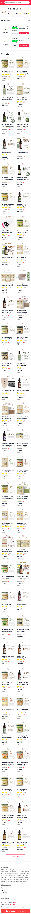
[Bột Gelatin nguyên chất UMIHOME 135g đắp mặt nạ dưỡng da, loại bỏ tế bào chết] (23, 63)
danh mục (4, 893)
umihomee (12, 11)
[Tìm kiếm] (27, 2)
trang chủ (4, 888)
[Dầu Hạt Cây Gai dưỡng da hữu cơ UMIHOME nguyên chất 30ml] (8, 250)
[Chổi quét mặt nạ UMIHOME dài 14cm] (8, 223)
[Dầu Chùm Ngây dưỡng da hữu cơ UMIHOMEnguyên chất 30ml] (8, 648)
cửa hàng (4, 890)
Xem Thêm (15, 856)
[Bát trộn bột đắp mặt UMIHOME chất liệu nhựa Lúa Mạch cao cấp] (23, 276)
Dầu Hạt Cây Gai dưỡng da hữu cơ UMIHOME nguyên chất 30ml (8, 259)
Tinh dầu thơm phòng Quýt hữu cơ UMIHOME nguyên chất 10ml (8, 844)
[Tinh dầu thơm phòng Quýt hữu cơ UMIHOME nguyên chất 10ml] (8, 834)
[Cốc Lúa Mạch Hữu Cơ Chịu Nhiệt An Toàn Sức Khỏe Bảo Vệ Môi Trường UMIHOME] (8, 382)
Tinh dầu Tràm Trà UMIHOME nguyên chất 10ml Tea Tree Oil (23, 817)
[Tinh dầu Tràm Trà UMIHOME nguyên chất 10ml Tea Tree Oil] (23, 808)
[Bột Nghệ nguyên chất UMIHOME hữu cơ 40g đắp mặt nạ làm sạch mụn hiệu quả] (8, 702)
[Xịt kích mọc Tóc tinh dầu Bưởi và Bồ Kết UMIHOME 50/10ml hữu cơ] (23, 117)
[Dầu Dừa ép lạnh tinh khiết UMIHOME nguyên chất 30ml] (8, 303)
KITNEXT (12, 904)
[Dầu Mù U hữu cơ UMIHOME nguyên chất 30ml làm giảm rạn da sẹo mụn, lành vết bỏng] (23, 196)
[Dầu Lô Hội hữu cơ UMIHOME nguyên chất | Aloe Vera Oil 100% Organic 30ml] (8, 728)
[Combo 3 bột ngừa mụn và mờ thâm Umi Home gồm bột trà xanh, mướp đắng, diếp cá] (23, 542)
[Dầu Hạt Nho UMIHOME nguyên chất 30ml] (8, 436)
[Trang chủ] (2, 2)
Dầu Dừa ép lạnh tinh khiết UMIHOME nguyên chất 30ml (8, 312)
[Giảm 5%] (28, 26)
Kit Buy (15, 902)
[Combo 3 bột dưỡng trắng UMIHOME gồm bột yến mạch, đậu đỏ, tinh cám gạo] (8, 276)
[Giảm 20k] (28, 39)
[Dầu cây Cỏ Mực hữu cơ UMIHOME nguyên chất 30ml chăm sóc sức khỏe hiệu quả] (23, 143)
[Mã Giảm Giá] (28, 20)
